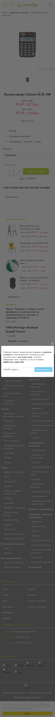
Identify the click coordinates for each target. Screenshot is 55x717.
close (52, 343)
